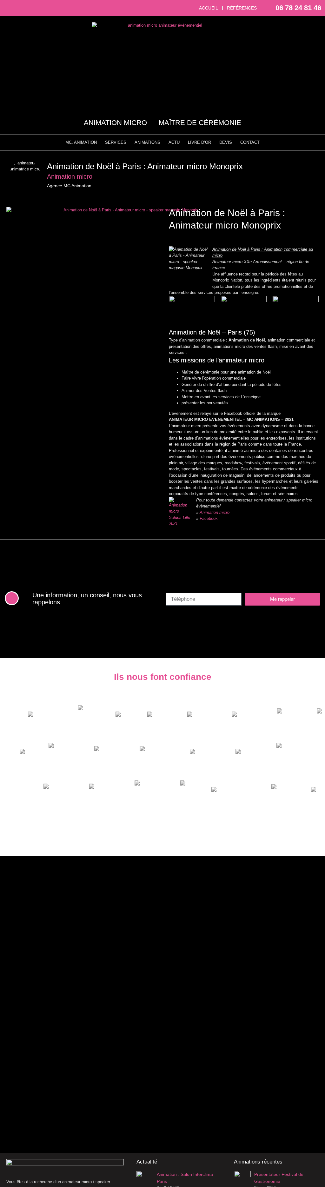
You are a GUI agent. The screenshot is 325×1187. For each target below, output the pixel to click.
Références (242, 7)
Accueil (208, 7)
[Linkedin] (32, 7)
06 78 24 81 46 (298, 8)
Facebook (209, 518)
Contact (250, 142)
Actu (174, 142)
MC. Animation (81, 142)
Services (115, 142)
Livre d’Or (199, 142)
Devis (225, 142)
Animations (147, 142)
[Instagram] (21, 7)
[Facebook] (10, 7)
